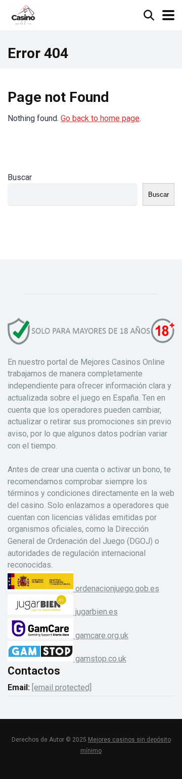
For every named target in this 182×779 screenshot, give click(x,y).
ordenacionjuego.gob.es (116, 588)
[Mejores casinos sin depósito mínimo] (23, 14)
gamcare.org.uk (100, 635)
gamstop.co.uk (99, 658)
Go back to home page (100, 118)
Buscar (20, 177)
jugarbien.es (95, 612)
